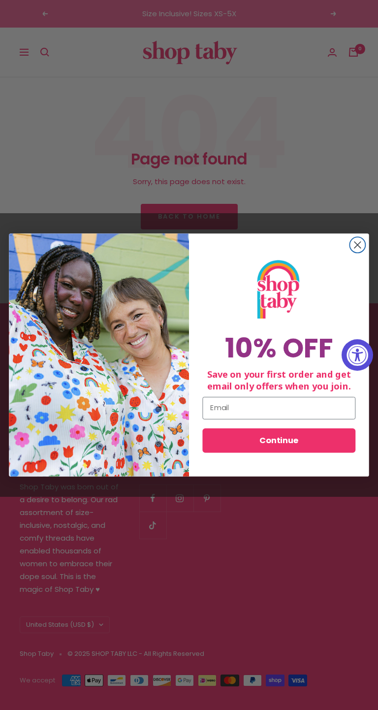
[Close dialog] (357, 245)
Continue (279, 440)
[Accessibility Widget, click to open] (357, 355)
